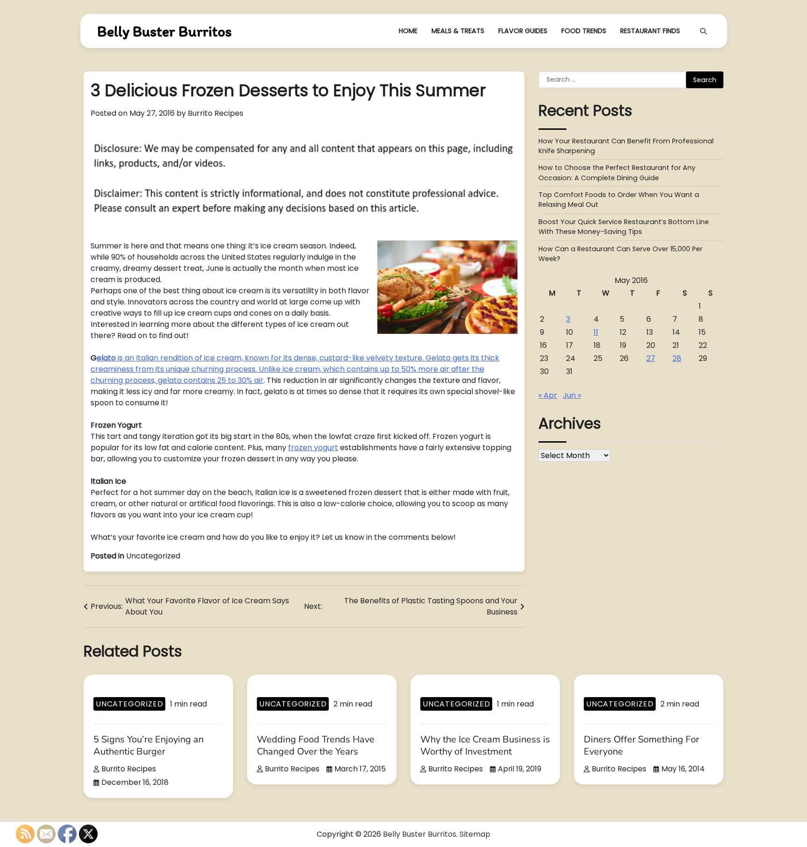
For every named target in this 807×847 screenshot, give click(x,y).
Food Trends (583, 30)
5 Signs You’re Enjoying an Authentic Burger (148, 745)
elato (106, 358)
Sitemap (475, 834)
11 (596, 332)
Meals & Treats (458, 30)
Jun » (572, 395)
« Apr (547, 395)
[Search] (703, 31)
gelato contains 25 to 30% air (210, 380)
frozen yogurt (313, 447)
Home (408, 30)
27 (650, 358)
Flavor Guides (522, 30)
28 (676, 358)
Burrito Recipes (215, 113)
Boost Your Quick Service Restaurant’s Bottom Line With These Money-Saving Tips (623, 226)
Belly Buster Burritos (164, 31)
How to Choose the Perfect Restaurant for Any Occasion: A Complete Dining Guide (616, 173)
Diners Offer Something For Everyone (641, 745)
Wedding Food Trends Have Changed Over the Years (316, 745)
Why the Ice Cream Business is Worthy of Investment (485, 745)
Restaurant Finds (650, 30)
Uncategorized (153, 556)
